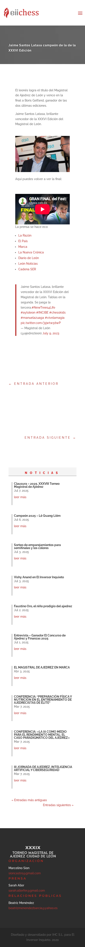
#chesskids (57, 312)
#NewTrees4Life (43, 307)
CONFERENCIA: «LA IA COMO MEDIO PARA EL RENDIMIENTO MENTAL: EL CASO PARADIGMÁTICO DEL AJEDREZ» (42, 734)
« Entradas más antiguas (29, 800)
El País (23, 241)
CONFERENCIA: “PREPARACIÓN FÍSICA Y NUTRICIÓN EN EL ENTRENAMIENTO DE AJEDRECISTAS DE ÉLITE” (43, 699)
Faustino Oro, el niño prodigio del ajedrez (43, 606)
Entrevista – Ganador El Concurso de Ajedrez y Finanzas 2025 (40, 637)
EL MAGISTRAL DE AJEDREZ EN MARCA (42, 667)
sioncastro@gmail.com (24, 873)
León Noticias (28, 263)
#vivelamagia (55, 317)
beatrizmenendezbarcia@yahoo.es (33, 908)
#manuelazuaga (32, 317)
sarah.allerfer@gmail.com (26, 890)
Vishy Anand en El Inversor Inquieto (39, 577)
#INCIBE (42, 312)
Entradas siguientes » (58, 805)
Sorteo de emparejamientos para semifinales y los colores (37, 546)
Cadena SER (27, 269)
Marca (22, 246)
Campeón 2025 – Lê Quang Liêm (37, 515)
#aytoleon (28, 312)
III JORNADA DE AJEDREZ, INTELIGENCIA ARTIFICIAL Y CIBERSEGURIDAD (43, 768)
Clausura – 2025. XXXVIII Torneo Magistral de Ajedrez (37, 485)
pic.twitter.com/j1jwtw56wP (41, 323)
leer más (20, 497)
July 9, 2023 (50, 333)
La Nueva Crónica (31, 252)
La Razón (24, 235)
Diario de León (28, 258)
